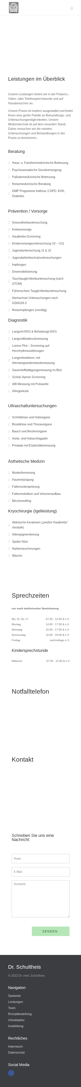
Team (11, 1008)
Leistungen (15, 1001)
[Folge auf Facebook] (11, 1073)
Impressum (15, 1046)
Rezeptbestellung (20, 1014)
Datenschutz (16, 1052)
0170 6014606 (30, 722)
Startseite (14, 995)
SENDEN (50, 931)
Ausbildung (15, 1026)
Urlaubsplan (16, 1020)
